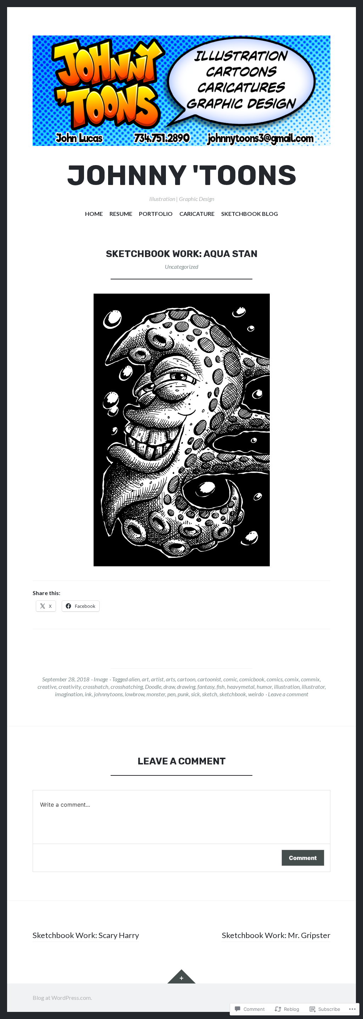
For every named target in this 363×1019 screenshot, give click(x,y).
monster (155, 694)
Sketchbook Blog (249, 213)
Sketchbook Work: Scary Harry (86, 935)
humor (264, 686)
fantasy (205, 686)
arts (170, 679)
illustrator (313, 686)
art (145, 679)
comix (292, 679)
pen (171, 694)
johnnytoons (108, 694)
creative (47, 686)
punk (183, 694)
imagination (69, 694)
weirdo (256, 694)
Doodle (153, 686)
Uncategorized (181, 266)
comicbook (251, 679)
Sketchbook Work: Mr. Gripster (276, 935)
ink (88, 694)
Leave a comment (288, 694)
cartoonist (209, 679)
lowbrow (134, 694)
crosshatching (127, 686)
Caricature (196, 213)
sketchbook (232, 694)
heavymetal (241, 686)
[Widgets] (181, 976)
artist (157, 679)
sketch (209, 694)
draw (169, 686)
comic (230, 679)
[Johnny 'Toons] (181, 91)
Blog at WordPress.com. (62, 997)
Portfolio (156, 213)
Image (101, 679)
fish (221, 686)
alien (134, 679)
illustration (287, 686)
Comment (303, 857)
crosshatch (95, 686)
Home (94, 213)
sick (195, 694)
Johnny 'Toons (181, 175)
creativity (69, 686)
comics (275, 679)
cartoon (186, 679)
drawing (186, 686)
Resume (121, 213)
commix (310, 679)
